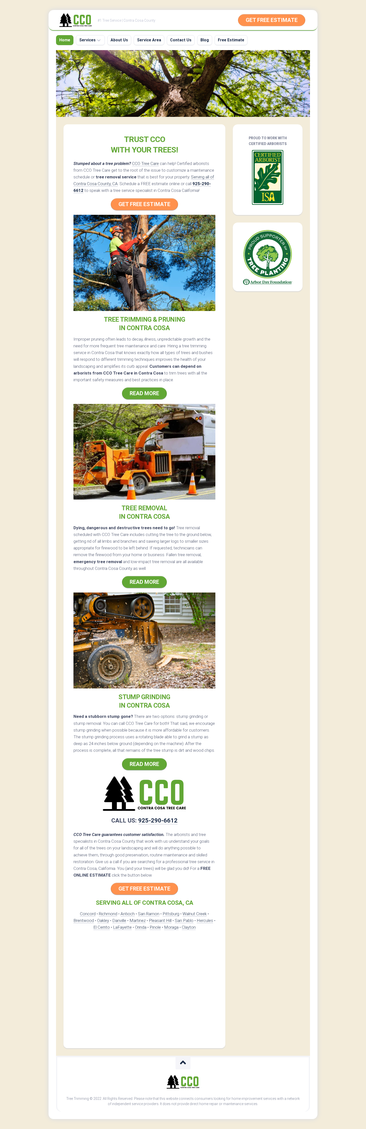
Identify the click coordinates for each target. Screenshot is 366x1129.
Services (87, 40)
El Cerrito (101, 927)
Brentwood (83, 920)
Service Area (149, 40)
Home (64, 40)
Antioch (128, 913)
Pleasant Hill (160, 920)
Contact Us (180, 40)
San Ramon (148, 913)
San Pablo (184, 920)
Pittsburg (171, 913)
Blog (204, 40)
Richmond (108, 913)
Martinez (137, 920)
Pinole (155, 927)
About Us (119, 40)
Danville (119, 920)
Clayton (189, 927)
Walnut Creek (195, 913)
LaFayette (122, 927)
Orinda (140, 927)
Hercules (205, 920)
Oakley (103, 920)
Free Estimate (231, 40)
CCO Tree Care (145, 163)
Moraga (171, 927)
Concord (88, 913)
